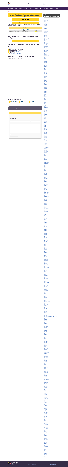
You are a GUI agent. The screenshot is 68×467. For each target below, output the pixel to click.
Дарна (45, 108)
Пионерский (46, 310)
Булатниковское (46, 67)
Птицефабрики (46, 326)
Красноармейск (46, 192)
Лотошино (45, 218)
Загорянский (46, 141)
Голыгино (45, 98)
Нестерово (45, 265)
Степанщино (46, 382)
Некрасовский (46, 262)
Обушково (45, 288)
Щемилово (45, 444)
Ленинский (45, 206)
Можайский (46, 250)
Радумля (45, 331)
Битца (45, 49)
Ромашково (45, 343)
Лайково (45, 205)
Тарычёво (45, 392)
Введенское (46, 74)
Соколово (45, 370)
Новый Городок (46, 284)
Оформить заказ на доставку (25, 22)
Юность (45, 450)
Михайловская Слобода (47, 246)
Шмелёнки (45, 442)
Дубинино (45, 123)
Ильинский (45, 159)
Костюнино (45, 186)
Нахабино (45, 261)
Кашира (45, 172)
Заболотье (45, 140)
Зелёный (45, 150)
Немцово (45, 263)
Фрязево (45, 414)
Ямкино (45, 455)
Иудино (45, 167)
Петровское (45, 307)
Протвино (45, 325)
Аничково (45, 29)
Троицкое (45, 399)
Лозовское (45, 215)
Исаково (45, 164)
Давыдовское (46, 107)
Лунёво (45, 220)
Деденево (45, 109)
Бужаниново (46, 65)
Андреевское (46, 27)
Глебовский (45, 94)
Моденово (45, 249)
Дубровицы (45, 126)
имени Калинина (46, 163)
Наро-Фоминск (46, 260)
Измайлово (45, 157)
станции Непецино (46, 378)
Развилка (45, 332)
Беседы (45, 48)
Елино (45, 130)
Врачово (45, 87)
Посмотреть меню (25, 19)
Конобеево (45, 180)
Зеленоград (46, 149)
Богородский (46, 52)
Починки (45, 322)
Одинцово (45, 289)
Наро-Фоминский (46, 261)
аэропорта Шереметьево (47, 34)
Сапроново (45, 353)
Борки (45, 60)
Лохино (45, 219)
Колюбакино (46, 179)
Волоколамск (46, 82)
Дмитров (45, 113)
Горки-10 (45, 101)
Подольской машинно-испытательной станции (50, 316)
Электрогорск (46, 446)
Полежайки (45, 319)
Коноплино (45, 181)
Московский (46, 254)
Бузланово (45, 66)
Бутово (45, 68)
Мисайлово (45, 244)
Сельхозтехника (46, 359)
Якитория (32, 101)
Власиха (45, 80)
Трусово (45, 402)
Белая (45, 42)
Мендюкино (46, 240)
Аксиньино (45, 22)
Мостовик (45, 255)
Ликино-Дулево (46, 211)
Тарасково (45, 391)
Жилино (45, 136)
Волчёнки (45, 83)
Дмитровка (45, 114)
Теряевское (45, 395)
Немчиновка (46, 264)
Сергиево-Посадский (47, 362)
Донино (45, 120)
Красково (45, 190)
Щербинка (45, 445)
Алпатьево (45, 25)
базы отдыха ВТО (46, 38)
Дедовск (45, 110)
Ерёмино (45, 131)
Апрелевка (45, 30)
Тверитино (45, 393)
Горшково (45, 104)
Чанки (45, 421)
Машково (45, 237)
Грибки (45, 106)
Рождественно (46, 341)
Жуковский (45, 139)
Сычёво (45, 388)
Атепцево (45, 32)
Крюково (45, 199)
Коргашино (45, 183)
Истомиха (45, 165)
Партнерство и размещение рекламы (32, 464)
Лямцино (45, 225)
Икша (45, 158)
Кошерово (45, 189)
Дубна (45, 125)
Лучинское (45, 221)
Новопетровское (46, 279)
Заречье (45, 144)
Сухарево (45, 387)
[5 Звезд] (37, 31)
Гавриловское (46, 93)
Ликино (45, 210)
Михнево (45, 247)
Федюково (45, 413)
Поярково (45, 323)
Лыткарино (45, 222)
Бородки (45, 62)
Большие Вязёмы (46, 55)
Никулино (45, 270)
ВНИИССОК (45, 81)
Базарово (45, 37)
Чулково (45, 434)
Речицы (45, 338)
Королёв (45, 185)
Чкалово (45, 433)
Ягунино (45, 453)
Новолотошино (46, 278)
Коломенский (46, 178)
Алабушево (45, 23)
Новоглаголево (46, 275)
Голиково (45, 96)
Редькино (45, 336)
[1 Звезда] (35, 31)
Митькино (45, 245)
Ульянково (45, 406)
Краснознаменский (46, 195)
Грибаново (45, 105)
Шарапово (45, 436)
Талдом (45, 389)
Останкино (45, 298)
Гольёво (45, 99)
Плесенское (45, 312)
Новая (45, 271)
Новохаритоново (46, 282)
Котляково (45, 187)
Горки (45, 100)
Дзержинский (46, 112)
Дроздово (45, 123)
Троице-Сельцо (46, 398)
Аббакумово (46, 20)
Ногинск (45, 286)
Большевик (45, 54)
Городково (45, 103)
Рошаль (45, 343)
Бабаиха (45, 35)
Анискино (45, 28)
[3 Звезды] (36, 31)
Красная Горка (46, 191)
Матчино (45, 236)
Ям (44, 455)
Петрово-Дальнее (46, 306)
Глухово (45, 95)
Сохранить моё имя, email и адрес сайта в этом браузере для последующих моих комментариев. (24, 134)
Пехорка (45, 308)
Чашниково (45, 423)
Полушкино (45, 320)
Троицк (45, 399)
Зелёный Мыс (46, 151)
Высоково (45, 89)
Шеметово (45, 440)
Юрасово (45, 451)
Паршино (45, 303)
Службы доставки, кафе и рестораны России (33, 463)
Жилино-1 (45, 137)
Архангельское (46, 31)
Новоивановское (46, 277)
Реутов (45, 337)
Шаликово (45, 435)
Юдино (45, 449)
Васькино (45, 73)
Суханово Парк (46, 386)
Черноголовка (46, 428)
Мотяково (45, 256)
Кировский (45, 174)
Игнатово (45, 156)
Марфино (45, 234)
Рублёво (45, 345)
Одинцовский (46, 290)
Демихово (45, 111)
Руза (45, 346)
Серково (45, 365)
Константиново (46, 182)
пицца (25, 40)
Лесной (45, 207)
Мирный (45, 243)
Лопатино (45, 216)
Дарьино (45, 108)
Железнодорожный (47, 134)
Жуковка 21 (45, 138)
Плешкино (45, 313)
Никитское (45, 268)
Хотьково (45, 418)
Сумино (45, 385)
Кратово (45, 197)
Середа (45, 364)
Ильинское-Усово (46, 161)
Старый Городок (46, 381)
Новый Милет (46, 285)
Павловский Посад (46, 302)
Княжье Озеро (46, 176)
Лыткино (45, 223)
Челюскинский (46, 425)
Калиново (45, 169)
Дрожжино (45, 122)
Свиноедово (46, 357)
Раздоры (45, 332)
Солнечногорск (46, 373)
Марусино (45, 233)
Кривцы (45, 198)
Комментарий (12, 123)
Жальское (45, 134)
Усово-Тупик (46, 407)
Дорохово (45, 121)
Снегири (45, 369)
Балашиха (45, 39)
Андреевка (45, 26)
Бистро (22, 101)
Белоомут (45, 44)
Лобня (45, 214)
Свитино (45, 358)
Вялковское (45, 91)
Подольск (45, 315)
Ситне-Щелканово (46, 366)
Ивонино (45, 155)
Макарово (45, 226)
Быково (45, 70)
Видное (45, 78)
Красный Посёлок (46, 196)
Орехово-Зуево (46, 294)
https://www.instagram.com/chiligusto (15, 53)
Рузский (45, 347)
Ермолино (45, 132)
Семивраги (45, 361)
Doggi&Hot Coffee (14, 101)
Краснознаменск (46, 194)
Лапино (45, 205)
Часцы (45, 422)
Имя (11, 119)
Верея (45, 75)
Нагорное (45, 258)
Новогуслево (46, 276)
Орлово (45, 295)
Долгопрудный (46, 118)
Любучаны (45, 224)
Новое (45, 276)
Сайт (31, 119)
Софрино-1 (45, 375)
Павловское (45, 302)
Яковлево (45, 454)
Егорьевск (45, 129)
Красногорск (46, 193)
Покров (45, 317)
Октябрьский (46, 292)
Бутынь (45, 69)
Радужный (45, 330)
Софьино (45, 376)
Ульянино (45, 405)
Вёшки (45, 77)
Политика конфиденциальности (53, 464)
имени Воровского (46, 162)
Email (21, 119)
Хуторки (45, 419)
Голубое (45, 97)
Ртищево (45, 344)
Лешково (45, 209)
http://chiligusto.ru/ (18, 51)
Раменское (45, 334)
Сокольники (46, 372)
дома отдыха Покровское (47, 119)
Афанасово (45, 33)
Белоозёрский (46, 43)
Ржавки (45, 339)
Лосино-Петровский (47, 217)
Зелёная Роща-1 (46, 147)
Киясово (45, 175)
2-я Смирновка (46, 19)
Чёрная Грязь (46, 427)
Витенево (45, 79)
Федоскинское (46, 412)
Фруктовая (45, 414)
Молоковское (46, 252)
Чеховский (45, 430)
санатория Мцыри (46, 352)
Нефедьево (45, 266)
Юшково (45, 452)
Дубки (45, 124)
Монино (45, 253)
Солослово (45, 373)
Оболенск (45, 287)
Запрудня (45, 142)
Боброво (45, 51)
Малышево (45, 231)
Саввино (45, 350)
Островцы (45, 299)
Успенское (45, 408)
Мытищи (45, 257)
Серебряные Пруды (47, 363)
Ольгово (45, 293)
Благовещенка (46, 50)
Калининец (45, 168)
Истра (45, 166)
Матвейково (46, 235)
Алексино (45, 24)
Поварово (45, 314)
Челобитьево (46, 424)
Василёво (45, 72)
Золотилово (46, 152)
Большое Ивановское (47, 57)
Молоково (45, 251)
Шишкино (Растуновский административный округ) (51, 441)
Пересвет (45, 305)
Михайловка (46, 246)
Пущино (45, 329)
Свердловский (46, 356)
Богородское (46, 52)
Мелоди (45, 239)
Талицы (45, 390)
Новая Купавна (46, 272)
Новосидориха (46, 280)
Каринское (45, 171)
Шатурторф (45, 437)
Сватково (45, 355)
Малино (45, 229)
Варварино (45, 71)
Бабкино (45, 36)
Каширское (45, 173)
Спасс (45, 377)
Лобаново (45, 213)
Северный (45, 358)
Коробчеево (46, 184)
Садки (45, 351)
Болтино (45, 53)
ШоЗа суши (32, 102)
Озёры (45, 291)
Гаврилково (45, 92)
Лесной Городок (46, 208)
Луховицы (45, 220)
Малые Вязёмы (46, 230)
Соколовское (46, 371)
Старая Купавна (46, 379)
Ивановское (45, 153)
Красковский (46, 190)
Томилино (45, 396)
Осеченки (45, 297)
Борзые (45, 58)
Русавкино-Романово (47, 348)
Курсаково (45, 204)
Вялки (45, 90)
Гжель (45, 93)
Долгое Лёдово (46, 117)
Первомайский (46, 304)
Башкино (45, 41)
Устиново (45, 409)
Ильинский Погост (46, 160)
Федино (45, 410)
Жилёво (45, 135)
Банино (45, 40)
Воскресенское (46, 86)
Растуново (45, 335)
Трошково (45, 400)
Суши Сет (12, 102)
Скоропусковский (46, 367)
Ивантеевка (45, 154)
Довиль (45, 116)
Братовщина (46, 63)
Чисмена (45, 432)
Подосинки (45, 317)
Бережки (45, 45)
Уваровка (45, 403)
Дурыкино (45, 127)
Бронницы (45, 64)
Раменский (45, 333)
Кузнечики (45, 202)
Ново (45, 274)
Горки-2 (45, 102)
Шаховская (45, 438)
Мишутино (45, 248)
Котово (45, 188)
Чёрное (45, 429)
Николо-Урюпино (46, 269)
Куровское (45, 203)
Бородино (45, 61)
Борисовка (45, 59)
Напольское (46, 259)
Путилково (45, 327)
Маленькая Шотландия (47, 228)
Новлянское (46, 273)
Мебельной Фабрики (47, 238)
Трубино (45, 401)
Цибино (45, 420)
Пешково (45, 309)
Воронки (45, 84)
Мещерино (45, 242)
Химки (45, 417)
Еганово (45, 128)
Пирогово (45, 311)
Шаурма (22, 102)
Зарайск (45, 143)
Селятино (45, 360)
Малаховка (45, 227)
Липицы (45, 212)
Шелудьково (46, 439)
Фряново (45, 416)
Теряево (45, 394)
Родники (45, 340)
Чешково (45, 431)
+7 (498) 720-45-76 (25, 29)
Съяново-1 (45, 388)
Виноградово (46, 78)
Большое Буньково (46, 56)
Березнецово (46, 46)
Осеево (45, 296)
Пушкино (45, 328)
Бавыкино (45, 37)
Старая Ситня (46, 380)
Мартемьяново (46, 232)
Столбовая (45, 383)
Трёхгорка (45, 397)
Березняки (45, 47)
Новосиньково (46, 281)
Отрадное (45, 300)
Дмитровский (46, 115)
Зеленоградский (46, 149)
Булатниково (46, 67)
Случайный (45, 368)
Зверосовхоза (46, 146)
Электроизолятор (46, 447)
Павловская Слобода (47, 301)
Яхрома (45, 456)
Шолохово (45, 443)
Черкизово (45, 426)
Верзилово (45, 76)
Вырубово (45, 88)
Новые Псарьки (46, 283)
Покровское (45, 318)
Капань (45, 170)
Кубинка (45, 201)
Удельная (45, 404)
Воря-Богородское (46, 85)
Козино (45, 177)
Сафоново (45, 354)
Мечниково (45, 241)
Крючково (45, 200)
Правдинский (46, 324)
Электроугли (46, 448)
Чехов (45, 429)
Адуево (45, 21)
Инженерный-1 (46, 164)
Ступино (45, 384)
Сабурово (45, 349)
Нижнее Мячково (46, 267)
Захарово (45, 145)
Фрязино (45, 415)
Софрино (45, 374)
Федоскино (45, 411)
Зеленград (45, 148)
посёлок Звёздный (46, 321)
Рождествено (46, 342)
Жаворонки (45, 133)
